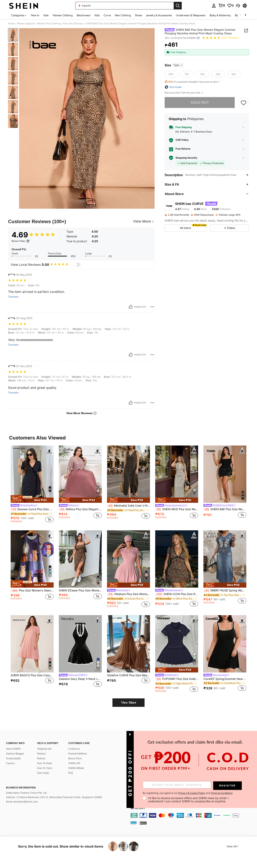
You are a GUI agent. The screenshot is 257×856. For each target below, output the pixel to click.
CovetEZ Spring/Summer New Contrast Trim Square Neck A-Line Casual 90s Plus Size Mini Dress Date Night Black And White (224, 678)
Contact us (74, 748)
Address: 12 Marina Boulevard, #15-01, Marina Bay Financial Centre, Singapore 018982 (54, 797)
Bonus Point (75, 758)
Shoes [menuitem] (138, 15)
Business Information (21, 787)
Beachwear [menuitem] (84, 15)
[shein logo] (23, 5)
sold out (200, 102)
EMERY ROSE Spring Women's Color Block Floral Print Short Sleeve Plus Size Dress (225, 590)
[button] (238, 5)
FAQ (70, 773)
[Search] (178, 5)
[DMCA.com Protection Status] (143, 822)
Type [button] (176, 65)
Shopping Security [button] (186, 157)
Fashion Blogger (15, 753)
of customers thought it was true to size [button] (192, 81)
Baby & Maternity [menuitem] (220, 15)
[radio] (171, 74)
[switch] (77, 265)
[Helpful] (130, 306)
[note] (32, 499)
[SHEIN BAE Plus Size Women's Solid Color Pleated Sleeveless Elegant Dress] (224, 474)
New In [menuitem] (35, 15)
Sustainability (13, 758)
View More (128, 702)
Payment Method (77, 753)
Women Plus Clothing (49, 23)
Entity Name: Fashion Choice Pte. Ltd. (26, 792)
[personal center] (213, 5)
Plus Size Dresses (73, 23)
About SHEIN (13, 748)
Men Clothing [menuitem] (123, 15)
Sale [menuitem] (46, 15)
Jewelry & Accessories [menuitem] (159, 15)
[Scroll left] (240, 15)
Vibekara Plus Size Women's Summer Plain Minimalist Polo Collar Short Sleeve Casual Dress (129, 594)
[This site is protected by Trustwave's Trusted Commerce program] (134, 822)
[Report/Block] (152, 306)
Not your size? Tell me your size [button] (183, 92)
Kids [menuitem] (97, 15)
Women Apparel (26, 23)
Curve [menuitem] (107, 15)
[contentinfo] (193, 815)
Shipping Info (44, 748)
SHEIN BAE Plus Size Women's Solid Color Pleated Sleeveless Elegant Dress (225, 509)
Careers (10, 763)
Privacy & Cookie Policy (191, 792)
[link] (221, 5)
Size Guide (43, 773)
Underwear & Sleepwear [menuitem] (191, 15)
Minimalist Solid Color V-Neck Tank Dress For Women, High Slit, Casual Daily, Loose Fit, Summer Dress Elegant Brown (129, 505)
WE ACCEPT (138, 808)
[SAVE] (243, 102)
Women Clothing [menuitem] (63, 15)
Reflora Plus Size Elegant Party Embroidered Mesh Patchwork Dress (81, 509)
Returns (41, 753)
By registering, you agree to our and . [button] (188, 793)
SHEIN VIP (74, 763)
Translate (13, 296)
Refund (41, 758)
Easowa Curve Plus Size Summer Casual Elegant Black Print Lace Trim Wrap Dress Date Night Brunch (32, 509)
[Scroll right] (245, 15)
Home (11, 23)
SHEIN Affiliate (76, 768)
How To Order (44, 763)
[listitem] (32, 485)
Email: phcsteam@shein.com (22, 801)
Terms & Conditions (222, 792)
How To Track (44, 768)
